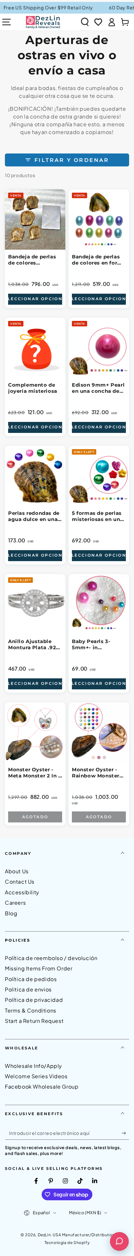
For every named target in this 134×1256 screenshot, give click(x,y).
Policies (17, 940)
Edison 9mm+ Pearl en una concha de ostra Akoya (98, 388)
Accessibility (22, 892)
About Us (17, 871)
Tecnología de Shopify (67, 1242)
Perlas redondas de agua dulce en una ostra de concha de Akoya (34, 516)
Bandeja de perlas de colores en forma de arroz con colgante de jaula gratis (99, 260)
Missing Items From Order (38, 968)
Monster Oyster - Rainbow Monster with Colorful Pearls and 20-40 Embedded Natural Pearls (97, 773)
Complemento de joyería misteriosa (32, 388)
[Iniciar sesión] (111, 22)
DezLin (44, 1234)
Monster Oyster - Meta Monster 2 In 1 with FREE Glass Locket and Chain (34, 773)
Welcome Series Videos (36, 1076)
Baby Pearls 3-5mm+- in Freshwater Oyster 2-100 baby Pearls (97, 644)
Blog (11, 913)
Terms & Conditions (30, 1010)
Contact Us (19, 881)
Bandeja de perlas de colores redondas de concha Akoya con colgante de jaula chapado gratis (33, 260)
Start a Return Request (34, 1020)
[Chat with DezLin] (119, 1241)
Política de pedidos (31, 979)
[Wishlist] (98, 22)
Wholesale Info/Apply (33, 1065)
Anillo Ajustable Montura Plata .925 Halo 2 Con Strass (33, 644)
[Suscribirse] (125, 1133)
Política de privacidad (34, 999)
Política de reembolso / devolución (51, 958)
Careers (15, 902)
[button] (85, 22)
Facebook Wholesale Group (41, 1086)
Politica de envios (28, 989)
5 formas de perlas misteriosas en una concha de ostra (97, 516)
